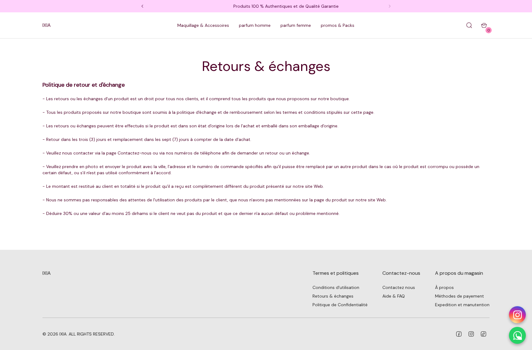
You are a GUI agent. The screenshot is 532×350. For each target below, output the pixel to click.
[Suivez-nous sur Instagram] (517, 314)
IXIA (46, 25)
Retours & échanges (332, 296)
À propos (444, 287)
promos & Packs (337, 25)
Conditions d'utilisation (335, 287)
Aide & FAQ (393, 296)
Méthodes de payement (459, 296)
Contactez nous (398, 287)
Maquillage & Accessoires (203, 25)
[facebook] (459, 334)
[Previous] (142, 6)
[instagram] (471, 334)
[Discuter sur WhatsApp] (517, 335)
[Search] (469, 25)
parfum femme (295, 25)
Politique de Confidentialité (340, 304)
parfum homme (255, 25)
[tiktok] (483, 334)
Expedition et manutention (462, 304)
